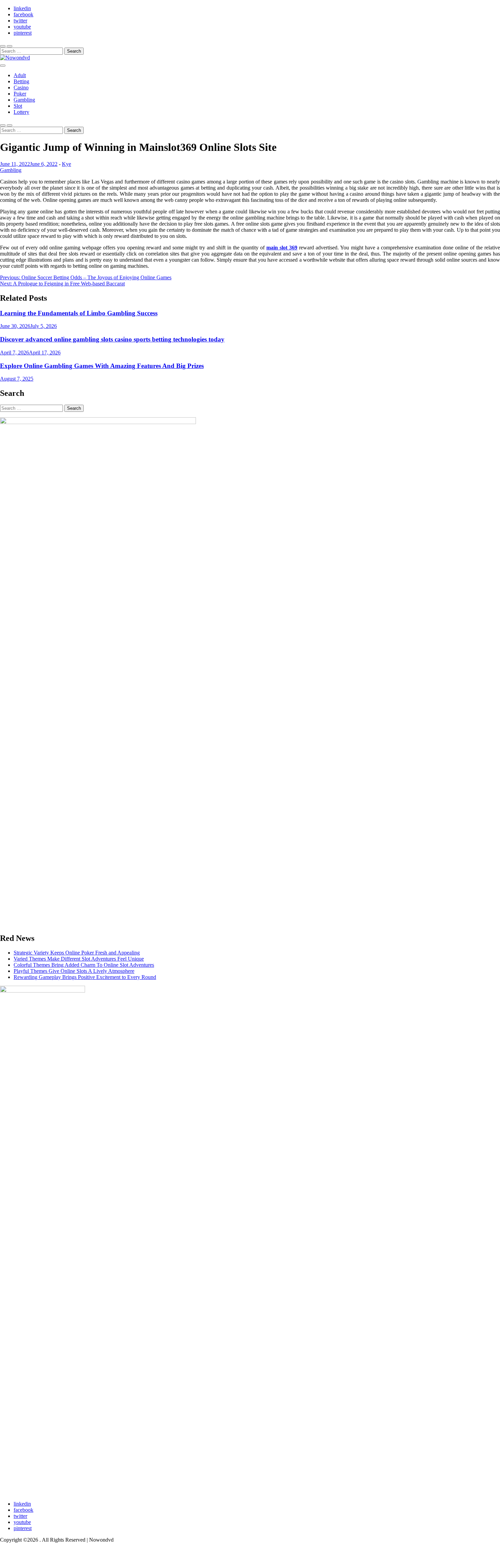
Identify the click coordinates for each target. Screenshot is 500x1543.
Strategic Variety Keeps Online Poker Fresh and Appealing (77, 952)
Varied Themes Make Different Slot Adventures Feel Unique (79, 959)
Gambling (24, 100)
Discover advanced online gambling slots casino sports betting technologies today (112, 339)
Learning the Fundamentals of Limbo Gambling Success (78, 313)
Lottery (21, 112)
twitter (20, 20)
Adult (20, 75)
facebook (23, 14)
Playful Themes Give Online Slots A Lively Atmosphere (74, 971)
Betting (21, 81)
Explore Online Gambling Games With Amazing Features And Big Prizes (102, 365)
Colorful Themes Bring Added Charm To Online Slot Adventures (84, 965)
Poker (20, 94)
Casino (21, 87)
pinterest (23, 33)
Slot (18, 106)
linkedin (22, 8)
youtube (22, 27)
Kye (66, 164)
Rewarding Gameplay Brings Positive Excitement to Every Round (85, 977)
